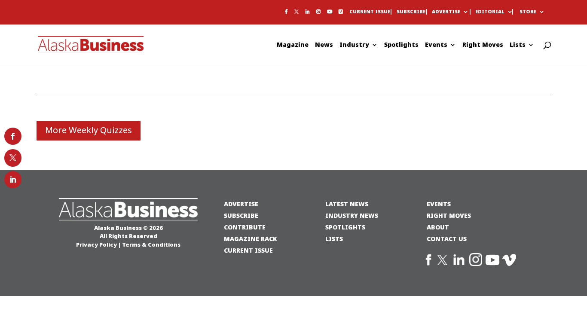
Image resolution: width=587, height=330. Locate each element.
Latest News (346, 203)
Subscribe (411, 12)
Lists (518, 45)
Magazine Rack (250, 238)
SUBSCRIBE (241, 215)
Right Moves (482, 45)
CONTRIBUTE (245, 227)
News (324, 45)
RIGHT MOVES (449, 215)
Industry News (351, 215)
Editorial (489, 12)
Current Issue (369, 12)
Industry (354, 45)
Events (436, 45)
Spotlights (401, 45)
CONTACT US (447, 238)
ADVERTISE (241, 203)
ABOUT (438, 227)
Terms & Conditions (151, 244)
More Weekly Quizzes (88, 130)
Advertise (446, 12)
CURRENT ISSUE (248, 250)
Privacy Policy (96, 244)
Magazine (293, 45)
